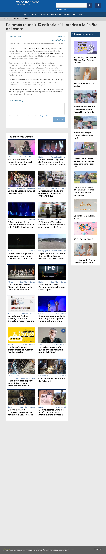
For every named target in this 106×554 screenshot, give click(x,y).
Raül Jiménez (15, 37)
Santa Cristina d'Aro (28, 313)
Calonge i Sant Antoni (27, 188)
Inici (6, 18)
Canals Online (77, 14)
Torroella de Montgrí (27, 157)
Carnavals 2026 (55, 14)
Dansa (10, 251)
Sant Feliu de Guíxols (58, 188)
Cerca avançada (61, 9)
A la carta (66, 14)
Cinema (41, 219)
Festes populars (13, 188)
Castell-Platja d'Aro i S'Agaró (24, 378)
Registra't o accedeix (47, 116)
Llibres (25, 18)
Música (10, 157)
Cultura (15, 18)
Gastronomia (43, 188)
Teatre (40, 345)
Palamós (61, 37)
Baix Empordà (61, 313)
